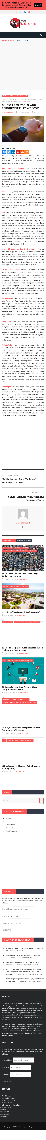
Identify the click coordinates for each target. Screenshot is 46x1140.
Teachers (33, 551)
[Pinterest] (18, 152)
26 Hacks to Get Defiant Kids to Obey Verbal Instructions (20, 574)
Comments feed (11, 828)
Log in (8, 821)
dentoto (3, 1109)
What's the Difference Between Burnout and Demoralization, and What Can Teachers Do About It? (23, 971)
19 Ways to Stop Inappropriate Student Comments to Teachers (21, 728)
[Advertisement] (23, 66)
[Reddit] (22, 152)
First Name (5, 916)
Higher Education (23, 699)
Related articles (9, 540)
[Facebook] (4, 152)
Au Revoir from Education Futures (19, 948)
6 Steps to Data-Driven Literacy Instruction (23, 955)
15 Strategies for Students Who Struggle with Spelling (21, 767)
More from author (24, 540)
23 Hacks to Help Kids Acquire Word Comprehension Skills (19, 688)
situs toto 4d (4, 1112)
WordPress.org (11, 831)
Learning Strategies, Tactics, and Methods (15, 96)
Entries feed (10, 825)
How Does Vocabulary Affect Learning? (21, 612)
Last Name (5, 923)
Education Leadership (21, 548)
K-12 (4, 660)
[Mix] (27, 152)
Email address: (7, 909)
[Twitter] (9, 152)
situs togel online (6, 1107)
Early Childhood (8, 548)
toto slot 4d (4, 1116)
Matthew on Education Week (19, 940)
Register (9, 818)
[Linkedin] (13, 152)
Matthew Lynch (8, 112)
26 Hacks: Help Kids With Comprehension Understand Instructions (22, 648)
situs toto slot (5, 1114)
